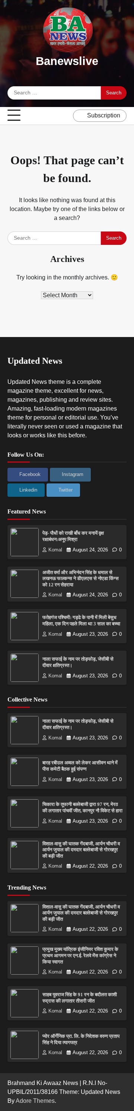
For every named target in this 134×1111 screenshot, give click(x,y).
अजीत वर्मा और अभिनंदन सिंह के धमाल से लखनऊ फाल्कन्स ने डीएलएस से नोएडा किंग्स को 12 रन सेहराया (80, 578)
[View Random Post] (65, 115)
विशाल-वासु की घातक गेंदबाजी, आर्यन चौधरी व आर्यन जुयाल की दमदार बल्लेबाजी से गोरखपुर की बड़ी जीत (81, 850)
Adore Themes (35, 1101)
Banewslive (67, 61)
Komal (55, 550)
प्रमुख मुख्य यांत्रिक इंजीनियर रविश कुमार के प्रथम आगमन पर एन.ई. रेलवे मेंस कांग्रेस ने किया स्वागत (80, 955)
